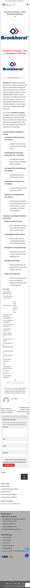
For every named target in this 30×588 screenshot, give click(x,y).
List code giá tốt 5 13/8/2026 (9, 494)
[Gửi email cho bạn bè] (16, 383)
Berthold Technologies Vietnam (10, 489)
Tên (4, 439)
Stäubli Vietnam (5, 486)
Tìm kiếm (3, 472)
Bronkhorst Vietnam (9, 391)
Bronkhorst (13, 389)
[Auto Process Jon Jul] (6, 4)
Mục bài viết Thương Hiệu (20, 388)
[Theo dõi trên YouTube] (11, 557)
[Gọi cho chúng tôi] (9, 557)
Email (4, 446)
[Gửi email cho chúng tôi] (7, 557)
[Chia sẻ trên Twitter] (13, 383)
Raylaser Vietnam (6, 491)
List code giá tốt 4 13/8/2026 (9, 497)
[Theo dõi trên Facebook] (2, 557)
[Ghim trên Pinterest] (19, 383)
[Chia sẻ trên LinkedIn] (22, 383)
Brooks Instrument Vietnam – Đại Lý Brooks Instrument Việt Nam (7, 410)
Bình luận (5, 427)
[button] (14, 4)
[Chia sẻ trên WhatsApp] (8, 383)
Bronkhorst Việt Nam (20, 389)
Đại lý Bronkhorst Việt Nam (19, 393)
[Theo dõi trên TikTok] (4, 557)
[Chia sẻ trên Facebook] (11, 383)
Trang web (5, 452)
